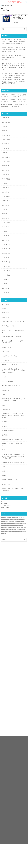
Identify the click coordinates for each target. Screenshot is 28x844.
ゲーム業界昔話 (6, 360)
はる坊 (14, 96)
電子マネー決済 (6, 484)
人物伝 (3, 394)
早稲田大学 (13, 527)
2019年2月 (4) (5, 257)
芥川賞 (3, 466)
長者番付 (4, 475)
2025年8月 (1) (5, 126)
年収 (21, 525)
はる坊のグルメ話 (6, 347)
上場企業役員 (5, 390)
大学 (6, 525)
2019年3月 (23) (6, 253)
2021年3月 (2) (5, 183)
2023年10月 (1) (6, 139)
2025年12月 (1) (6, 122)
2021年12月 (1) (6, 179)
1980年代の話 (5, 308)
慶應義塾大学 (4, 527)
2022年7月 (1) (5, 170)
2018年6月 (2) (5, 279)
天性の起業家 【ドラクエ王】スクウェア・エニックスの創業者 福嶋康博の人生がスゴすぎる (13, 415)
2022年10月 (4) (6, 161)
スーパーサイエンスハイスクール (18, 519)
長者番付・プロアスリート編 (9, 479)
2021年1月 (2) (5, 192)
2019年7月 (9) (5, 235)
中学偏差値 (11, 521)
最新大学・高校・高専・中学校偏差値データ (13, 444)
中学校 (3, 523)
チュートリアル (5, 521)
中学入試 (17, 521)
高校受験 (3, 533)
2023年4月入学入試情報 (8, 326)
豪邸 (12, 529)
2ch (2, 517)
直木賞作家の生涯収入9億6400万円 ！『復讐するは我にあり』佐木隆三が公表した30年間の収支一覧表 (13, 456)
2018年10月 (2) (6, 275)
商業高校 (24, 523)
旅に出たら (5, 426)
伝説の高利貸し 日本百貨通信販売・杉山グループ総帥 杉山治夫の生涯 (13, 399)
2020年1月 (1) (5, 218)
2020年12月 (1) (6, 196)
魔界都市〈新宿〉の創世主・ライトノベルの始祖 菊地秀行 (13, 489)
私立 (2, 529)
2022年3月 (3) (5, 174)
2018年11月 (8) (6, 270)
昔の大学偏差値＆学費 (8, 430)
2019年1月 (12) (6, 262)
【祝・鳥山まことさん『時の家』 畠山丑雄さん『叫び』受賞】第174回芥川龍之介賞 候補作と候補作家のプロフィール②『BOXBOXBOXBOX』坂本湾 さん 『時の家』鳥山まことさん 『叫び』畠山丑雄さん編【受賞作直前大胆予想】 (13, 78)
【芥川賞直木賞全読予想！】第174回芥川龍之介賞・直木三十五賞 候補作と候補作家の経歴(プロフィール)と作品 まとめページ (13, 41)
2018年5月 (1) (5, 283)
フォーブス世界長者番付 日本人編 (11, 385)
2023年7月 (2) (5, 144)
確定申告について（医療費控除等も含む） (13, 462)
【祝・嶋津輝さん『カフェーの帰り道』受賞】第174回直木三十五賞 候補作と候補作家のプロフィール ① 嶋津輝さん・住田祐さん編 (13, 66)
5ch (5, 517)
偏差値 (7, 523)
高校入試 (24, 531)
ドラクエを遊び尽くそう (8, 381)
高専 (11, 531)
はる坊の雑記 (14, 1)
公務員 (3, 405)
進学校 (23, 529)
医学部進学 (16, 523)
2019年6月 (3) (5, 240)
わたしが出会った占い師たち (9, 356)
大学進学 (9, 525)
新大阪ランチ (5, 422)
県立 (22, 527)
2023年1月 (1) (5, 152)
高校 (14, 531)
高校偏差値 (19, 531)
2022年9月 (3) (5, 166)
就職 (13, 525)
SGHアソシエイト (14, 517)
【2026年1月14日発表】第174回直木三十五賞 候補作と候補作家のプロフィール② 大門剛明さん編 (13, 57)
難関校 (8, 531)
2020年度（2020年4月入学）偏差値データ (13, 321)
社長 (25, 527)
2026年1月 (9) (5, 117)
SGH (8, 517)
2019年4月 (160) (6, 248)
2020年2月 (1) (5, 214)
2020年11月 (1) (6, 200)
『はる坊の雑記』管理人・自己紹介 (11, 336)
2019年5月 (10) (6, 244)
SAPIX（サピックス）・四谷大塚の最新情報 (13, 331)
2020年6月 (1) (5, 205)
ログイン (3, 501)
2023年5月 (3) (5, 148)
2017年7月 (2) (5, 292)
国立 (2, 525)
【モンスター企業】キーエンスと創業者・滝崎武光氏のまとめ (13, 341)
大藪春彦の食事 (6, 409)
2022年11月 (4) (6, 157)
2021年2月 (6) (5, 187)
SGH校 (20, 517)
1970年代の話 (5, 304)
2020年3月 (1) (5, 209)
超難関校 (19, 529)
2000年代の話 (5, 317)
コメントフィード (6, 505)
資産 (15, 529)
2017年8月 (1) (5, 288)
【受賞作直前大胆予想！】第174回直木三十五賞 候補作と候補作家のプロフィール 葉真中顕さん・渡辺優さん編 (13, 49)
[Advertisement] (14, 559)
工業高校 (17, 525)
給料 (9, 529)
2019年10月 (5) (6, 222)
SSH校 (3, 519)
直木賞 (3, 450)
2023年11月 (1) (6, 135)
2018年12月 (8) (6, 266)
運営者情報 (5, 471)
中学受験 (21, 521)
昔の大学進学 (5, 435)
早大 (9, 527)
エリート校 (8, 519)
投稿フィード (4, 503)
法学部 (18, 527)
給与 (6, 529)
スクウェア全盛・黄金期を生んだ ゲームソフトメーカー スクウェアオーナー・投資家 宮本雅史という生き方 (13, 370)
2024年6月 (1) (5, 131)
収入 (20, 523)
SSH (24, 517)
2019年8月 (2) (5, 231)
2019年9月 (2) (5, 227)
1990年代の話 (5, 313)
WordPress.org (5, 507)
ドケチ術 (4, 377)
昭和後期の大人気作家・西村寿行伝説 (12, 439)
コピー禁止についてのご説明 (9, 364)
